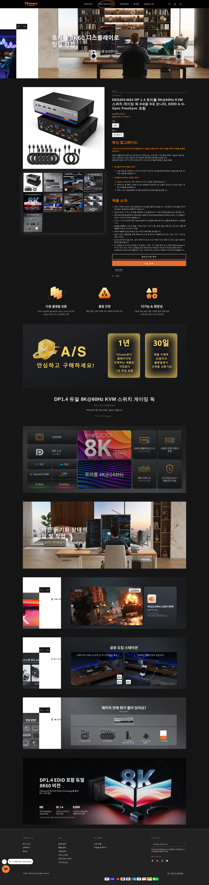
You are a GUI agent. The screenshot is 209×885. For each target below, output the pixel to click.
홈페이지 (114, 91)
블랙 (115, 125)
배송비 (114, 116)
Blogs (25, 851)
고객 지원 (98, 844)
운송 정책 (62, 844)
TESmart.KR (116, 95)
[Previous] (19, 26)
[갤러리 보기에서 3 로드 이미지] (73, 182)
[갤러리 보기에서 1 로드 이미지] (32, 182)
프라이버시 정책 (64, 859)
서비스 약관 (63, 855)
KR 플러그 (118, 135)
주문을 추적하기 (100, 847)
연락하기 (26, 847)
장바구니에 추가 (149, 257)
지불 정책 (62, 851)
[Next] (24, 26)
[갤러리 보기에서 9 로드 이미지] (32, 222)
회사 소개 (26, 844)
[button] (169, 4)
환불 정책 (62, 847)
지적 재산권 (63, 862)
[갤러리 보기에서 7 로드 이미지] (73, 202)
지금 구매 (149, 263)
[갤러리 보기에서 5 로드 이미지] (32, 202)
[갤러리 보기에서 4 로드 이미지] (93, 182)
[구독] (185, 844)
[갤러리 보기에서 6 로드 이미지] (53, 202)
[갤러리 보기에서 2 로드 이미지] (53, 182)
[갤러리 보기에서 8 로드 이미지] (93, 202)
